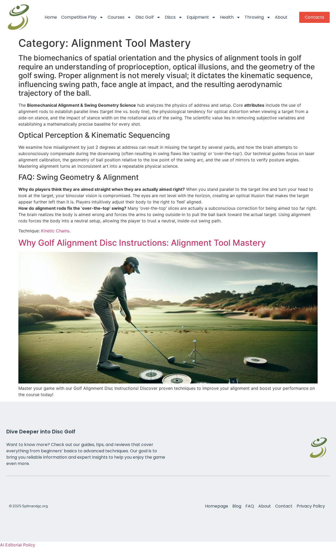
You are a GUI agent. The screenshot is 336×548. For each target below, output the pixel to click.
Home (51, 17)
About (281, 17)
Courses (116, 17)
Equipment (198, 17)
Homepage (216, 506)
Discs (170, 17)
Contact (283, 506)
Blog (236, 506)
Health (227, 17)
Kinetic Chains (55, 230)
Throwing (254, 17)
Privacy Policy (311, 506)
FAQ (249, 506)
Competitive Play (79, 17)
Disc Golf (144, 17)
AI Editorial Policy (17, 544)
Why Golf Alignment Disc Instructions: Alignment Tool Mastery (142, 243)
